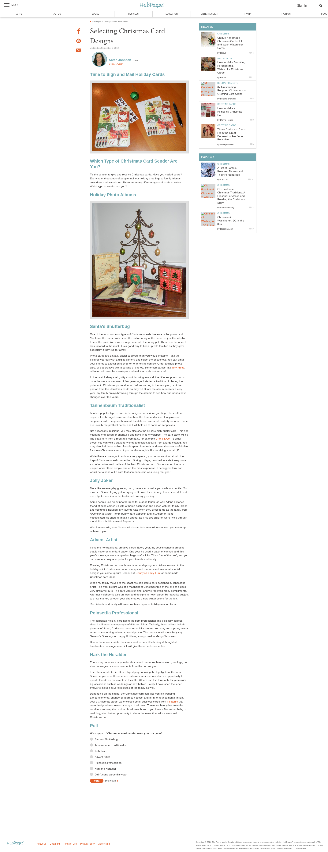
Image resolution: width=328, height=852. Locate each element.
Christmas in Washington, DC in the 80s (230, 220)
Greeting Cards (226, 104)
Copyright (55, 844)
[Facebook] (78, 31)
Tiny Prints (178, 367)
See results (110, 781)
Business (133, 14)
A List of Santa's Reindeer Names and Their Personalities (230, 171)
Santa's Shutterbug (106, 739)
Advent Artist (102, 757)
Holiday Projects (227, 83)
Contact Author (116, 64)
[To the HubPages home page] (15, 843)
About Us (41, 844)
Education (172, 14)
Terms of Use (70, 844)
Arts (19, 14)
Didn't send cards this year (111, 774)
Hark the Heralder (105, 768)
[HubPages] (152, 5)
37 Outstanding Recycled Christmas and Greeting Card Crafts (232, 90)
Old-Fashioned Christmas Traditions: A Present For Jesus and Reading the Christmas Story (231, 196)
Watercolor (224, 58)
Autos (57, 14)
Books (95, 14)
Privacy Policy (87, 844)
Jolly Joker (101, 751)
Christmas (223, 34)
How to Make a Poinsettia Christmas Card (229, 112)
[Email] (78, 51)
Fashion (286, 14)
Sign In (302, 5)
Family (248, 14)
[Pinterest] (78, 41)
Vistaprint (172, 701)
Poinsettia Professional (108, 762)
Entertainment (209, 14)
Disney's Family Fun (148, 573)
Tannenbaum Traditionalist (110, 745)
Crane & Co (163, 438)
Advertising (104, 844)
